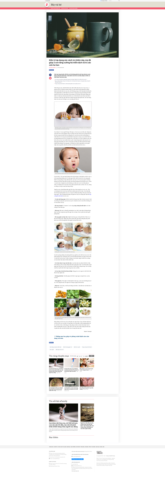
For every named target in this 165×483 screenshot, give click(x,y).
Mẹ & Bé (64, 446)
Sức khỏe (78, 446)
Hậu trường (73, 446)
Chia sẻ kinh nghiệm (73, 8)
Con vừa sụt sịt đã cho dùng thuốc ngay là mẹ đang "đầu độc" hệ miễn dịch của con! (71, 79)
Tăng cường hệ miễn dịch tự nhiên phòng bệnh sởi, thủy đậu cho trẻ (68, 83)
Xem (91, 356)
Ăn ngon (86, 446)
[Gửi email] (50, 78)
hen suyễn (52, 349)
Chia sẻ (51, 342)
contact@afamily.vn (56, 458)
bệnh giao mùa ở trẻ (59, 349)
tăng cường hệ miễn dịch (87, 347)
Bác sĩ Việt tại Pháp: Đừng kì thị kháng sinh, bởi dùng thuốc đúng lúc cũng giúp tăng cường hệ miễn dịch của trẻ (72, 81)
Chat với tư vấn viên (78, 459)
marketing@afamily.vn (77, 456)
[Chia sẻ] (50, 75)
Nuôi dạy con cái (64, 8)
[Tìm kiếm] (119, 1)
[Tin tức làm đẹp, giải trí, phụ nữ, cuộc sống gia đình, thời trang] (46, 4)
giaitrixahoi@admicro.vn (77, 465)
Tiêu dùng (82, 446)
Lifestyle (55, 446)
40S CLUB (97, 446)
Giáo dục (68, 446)
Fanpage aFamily (104, 0)
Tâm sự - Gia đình (92, 446)
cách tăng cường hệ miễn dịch (55, 347)
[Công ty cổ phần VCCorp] (99, 452)
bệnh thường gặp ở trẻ (67, 347)
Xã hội (59, 446)
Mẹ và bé (56, 5)
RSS (103, 446)
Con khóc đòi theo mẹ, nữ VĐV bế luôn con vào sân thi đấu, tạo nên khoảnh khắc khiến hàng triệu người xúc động (63, 425)
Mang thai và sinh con (55, 8)
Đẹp (62, 446)
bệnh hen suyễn (77, 347)
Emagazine (48, 0)
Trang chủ (51, 446)
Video (101, 446)
